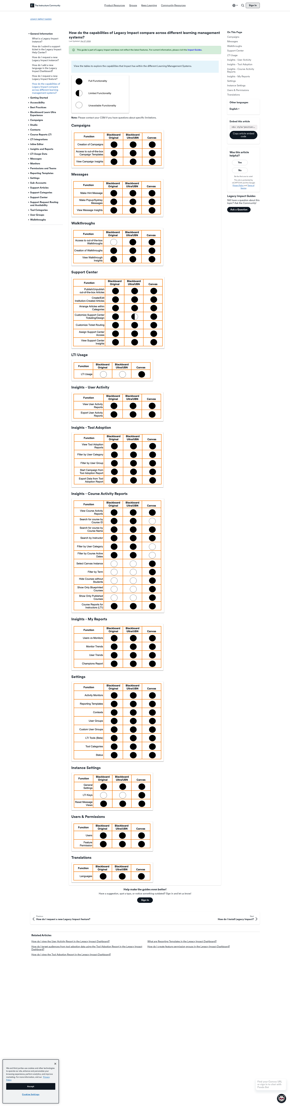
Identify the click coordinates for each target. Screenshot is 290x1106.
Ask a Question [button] (238, 209)
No (240, 170)
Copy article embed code (243, 135)
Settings (231, 81)
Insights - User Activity (239, 59)
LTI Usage (232, 55)
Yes (240, 162)
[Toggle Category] (29, 33)
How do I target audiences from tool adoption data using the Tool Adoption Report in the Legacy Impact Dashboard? (86, 948)
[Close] (55, 1063)
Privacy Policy (238, 185)
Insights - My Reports (238, 76)
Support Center (235, 50)
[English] (45, 5)
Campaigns (233, 36)
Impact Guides (195, 50)
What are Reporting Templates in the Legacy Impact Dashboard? (182, 941)
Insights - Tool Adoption (239, 64)
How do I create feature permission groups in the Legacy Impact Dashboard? (188, 946)
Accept (30, 1086)
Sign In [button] (145, 900)
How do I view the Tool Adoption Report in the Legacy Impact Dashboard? (71, 954)
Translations (233, 94)
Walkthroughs (234, 46)
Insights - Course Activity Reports (240, 70)
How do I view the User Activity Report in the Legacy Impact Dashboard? (70, 941)
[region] (30, 1081)
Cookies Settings (30, 1094)
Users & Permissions (238, 90)
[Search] (242, 5)
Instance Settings (236, 85)
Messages (232, 41)
